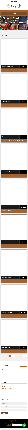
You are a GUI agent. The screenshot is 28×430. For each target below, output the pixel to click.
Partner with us (4, 392)
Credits (2, 373)
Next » (25, 356)
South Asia (5, 35)
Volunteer (3, 395)
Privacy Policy (4, 376)
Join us (2, 390)
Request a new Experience (6, 388)
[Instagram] (10, 425)
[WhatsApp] (8, 425)
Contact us (3, 386)
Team (2, 371)
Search (14, 13)
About (2, 369)
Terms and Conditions (5, 378)
